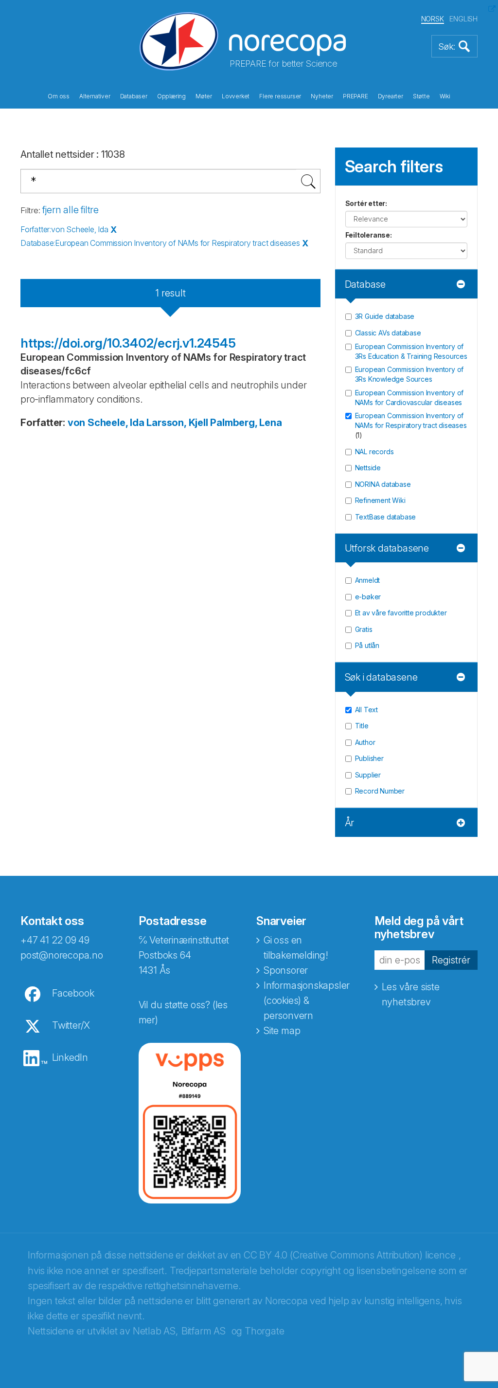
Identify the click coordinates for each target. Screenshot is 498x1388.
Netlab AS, (155, 1331)
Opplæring (171, 96)
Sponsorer (286, 970)
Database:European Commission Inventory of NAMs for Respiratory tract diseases (160, 243)
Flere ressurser (280, 96)
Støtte (421, 96)
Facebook (73, 993)
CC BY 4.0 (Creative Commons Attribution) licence (349, 1255)
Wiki (445, 96)
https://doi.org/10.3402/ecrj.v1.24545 (128, 343)
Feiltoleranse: (368, 235)
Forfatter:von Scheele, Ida (64, 229)
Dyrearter (390, 96)
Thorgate (264, 1331)
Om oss (59, 96)
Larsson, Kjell (177, 422)
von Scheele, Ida (106, 422)
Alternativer (94, 96)
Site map (282, 1030)
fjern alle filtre (70, 210)
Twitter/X (71, 1025)
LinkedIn (70, 1057)
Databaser (133, 96)
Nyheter (322, 96)
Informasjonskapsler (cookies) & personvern (307, 1000)
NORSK (432, 19)
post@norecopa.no (61, 955)
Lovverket (235, 96)
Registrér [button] (451, 960)
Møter (204, 96)
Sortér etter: (366, 203)
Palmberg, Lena (246, 422)
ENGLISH (463, 19)
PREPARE (355, 96)
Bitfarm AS (203, 1331)
